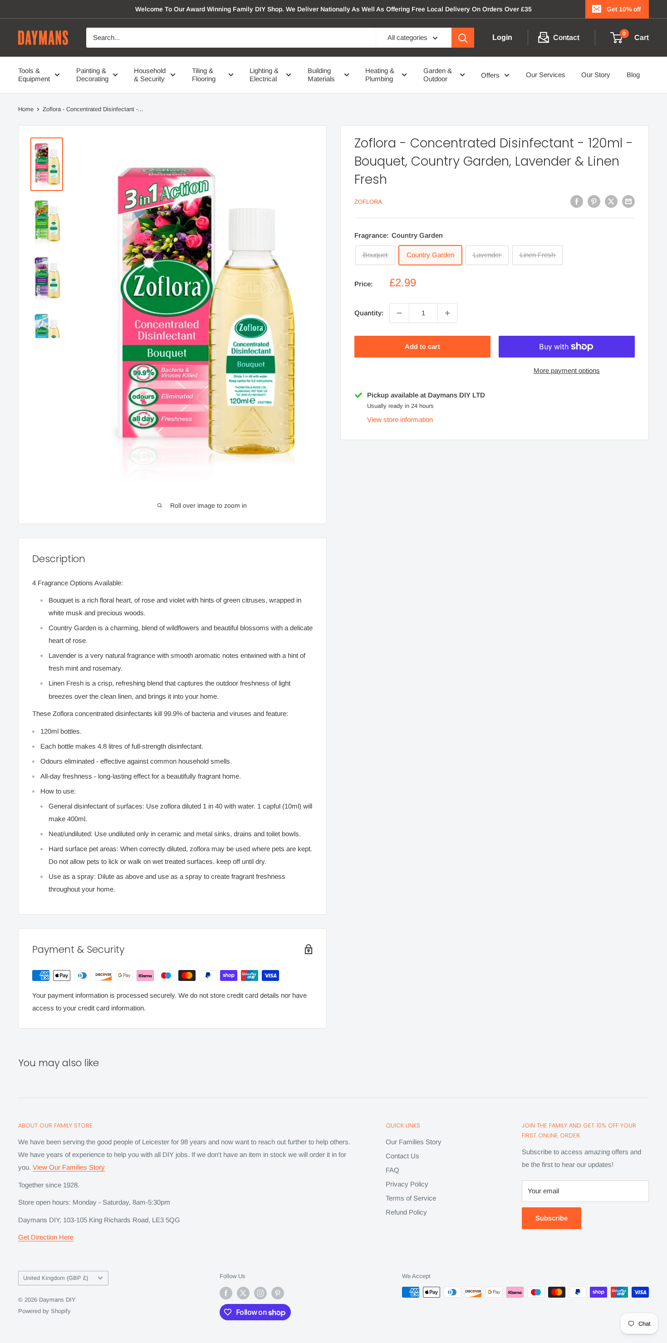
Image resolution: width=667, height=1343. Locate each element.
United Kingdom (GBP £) (55, 1277)
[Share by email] (628, 201)
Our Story (595, 74)
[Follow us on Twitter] (243, 1293)
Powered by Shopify (44, 1311)
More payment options (567, 370)
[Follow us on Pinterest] (277, 1293)
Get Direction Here (46, 1237)
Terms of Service (411, 1198)
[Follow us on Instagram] (260, 1293)
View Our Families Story (69, 1167)
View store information (400, 419)
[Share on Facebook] (576, 201)
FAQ (392, 1170)
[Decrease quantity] (399, 313)
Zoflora (368, 202)
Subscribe (551, 1218)
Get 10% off (624, 9)
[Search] (462, 38)
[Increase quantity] (447, 313)
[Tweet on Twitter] (611, 201)
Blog (633, 74)
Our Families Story (413, 1142)
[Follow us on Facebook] (226, 1293)
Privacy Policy (407, 1184)
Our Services (545, 74)
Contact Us (402, 1156)
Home (26, 109)
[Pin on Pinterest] (594, 201)
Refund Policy (406, 1212)
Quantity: (369, 313)
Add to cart (422, 346)
